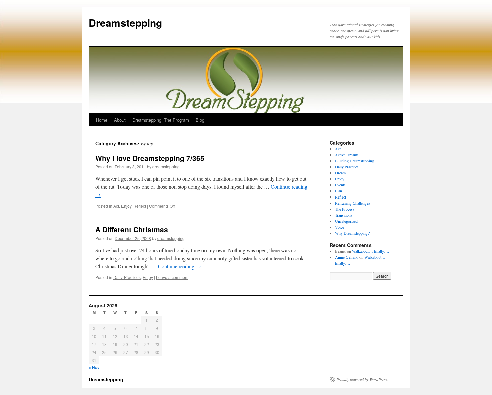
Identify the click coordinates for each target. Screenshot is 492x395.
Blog (200, 120)
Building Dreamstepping (354, 160)
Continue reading (179, 266)
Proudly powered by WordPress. (362, 379)
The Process (344, 209)
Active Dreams (347, 154)
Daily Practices (127, 277)
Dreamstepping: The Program (160, 120)
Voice (339, 227)
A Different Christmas (131, 229)
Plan (338, 190)
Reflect (139, 206)
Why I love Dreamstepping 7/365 (149, 158)
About (120, 120)
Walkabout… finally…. (370, 251)
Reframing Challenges (352, 203)
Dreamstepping (125, 22)
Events (340, 184)
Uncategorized (346, 221)
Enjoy (126, 206)
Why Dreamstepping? (352, 233)
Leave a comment (172, 277)
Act (116, 206)
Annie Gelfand (346, 257)
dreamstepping (166, 166)
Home (101, 120)
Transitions (343, 215)
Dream (340, 172)
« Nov (94, 367)
